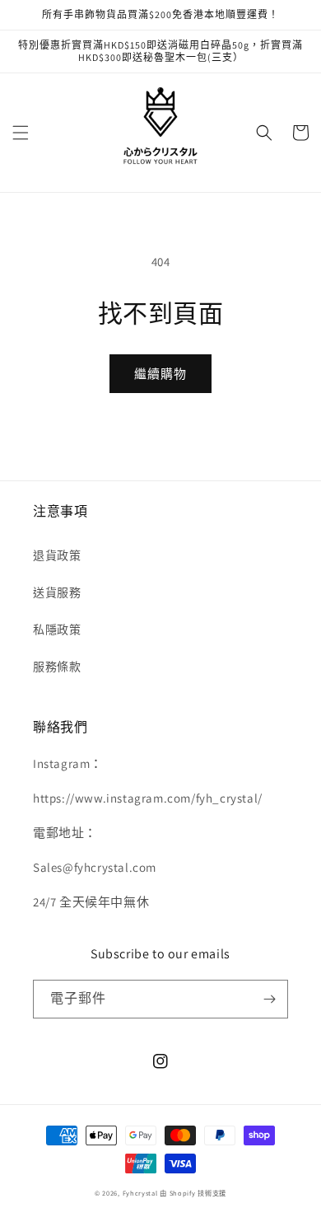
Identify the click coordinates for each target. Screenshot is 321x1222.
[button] (20, 133)
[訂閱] (269, 999)
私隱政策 (57, 629)
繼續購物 (160, 374)
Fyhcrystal (140, 1192)
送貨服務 (57, 592)
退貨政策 (57, 555)
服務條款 (57, 666)
